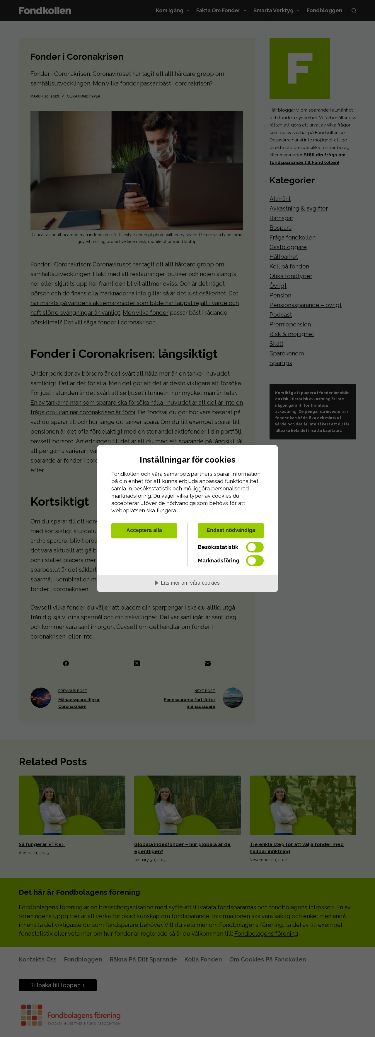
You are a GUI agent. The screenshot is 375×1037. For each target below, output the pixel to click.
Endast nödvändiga (231, 530)
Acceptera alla (144, 530)
